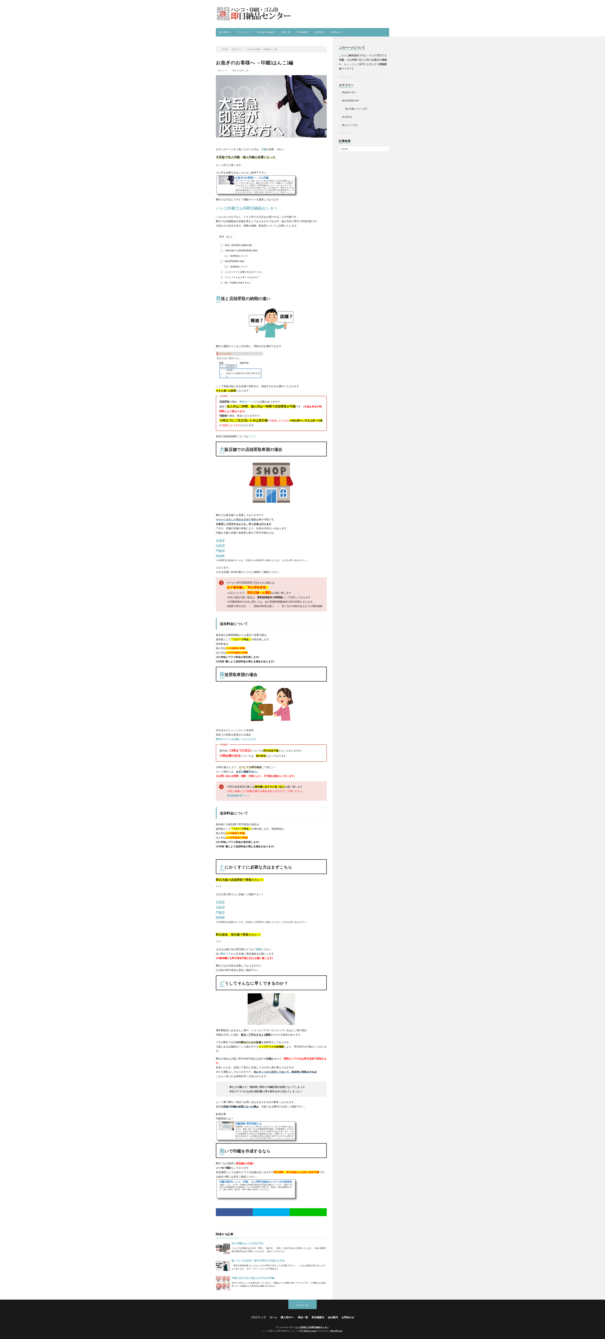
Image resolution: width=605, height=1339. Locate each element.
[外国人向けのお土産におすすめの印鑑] (223, 1283)
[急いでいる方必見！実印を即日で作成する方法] (223, 1266)
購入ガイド (223, 70)
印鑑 (234, 70)
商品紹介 (346, 92)
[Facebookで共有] (234, 1212)
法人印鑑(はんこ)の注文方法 (247, 1243)
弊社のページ (247, 401)
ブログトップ (244, 32)
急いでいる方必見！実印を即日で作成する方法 (258, 1260)
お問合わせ (335, 32)
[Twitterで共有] (271, 1212)
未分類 (345, 116)
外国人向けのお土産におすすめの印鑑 (253, 1277)
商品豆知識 (347, 100)
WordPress (336, 1331)
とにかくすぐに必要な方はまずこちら (241, 272)
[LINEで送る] (308, 1212)
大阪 (247, 70)
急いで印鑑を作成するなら (236, 282)
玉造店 (220, 540)
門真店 (220, 551)
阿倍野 (220, 556)
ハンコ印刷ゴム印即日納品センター (247, 208)
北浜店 (220, 545)
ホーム (273, 1317)
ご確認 (257, 949)
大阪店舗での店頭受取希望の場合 (239, 250)
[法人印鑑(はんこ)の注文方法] (223, 1248)
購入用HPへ (225, 32)
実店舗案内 (302, 32)
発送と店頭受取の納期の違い (237, 245)
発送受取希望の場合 (233, 261)
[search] (386, 149)
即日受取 (240, 70)
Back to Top (302, 1305)
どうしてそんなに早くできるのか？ (240, 277)
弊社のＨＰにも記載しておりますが (236, 738)
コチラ (252, 436)
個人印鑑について (354, 108)
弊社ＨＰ (226, 953)
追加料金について (236, 255)
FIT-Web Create (308, 1331)
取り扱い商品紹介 (266, 32)
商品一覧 (286, 32)
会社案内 (319, 32)
